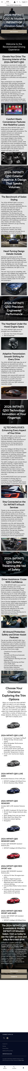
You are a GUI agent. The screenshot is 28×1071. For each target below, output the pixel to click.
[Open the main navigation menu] (2, 2)
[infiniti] (7, 2)
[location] (17, 2)
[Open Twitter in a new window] (4, 1038)
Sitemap (4, 1046)
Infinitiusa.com (7, 1053)
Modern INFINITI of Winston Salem (12, 946)
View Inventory (14, 31)
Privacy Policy (5, 1048)
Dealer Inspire (21, 1060)
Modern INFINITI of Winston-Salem (14, 5)
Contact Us (14, 976)
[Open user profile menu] (23, 1067)
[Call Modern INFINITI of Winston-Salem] (20, 2)
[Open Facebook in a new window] (7, 1038)
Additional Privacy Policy (8, 1050)
